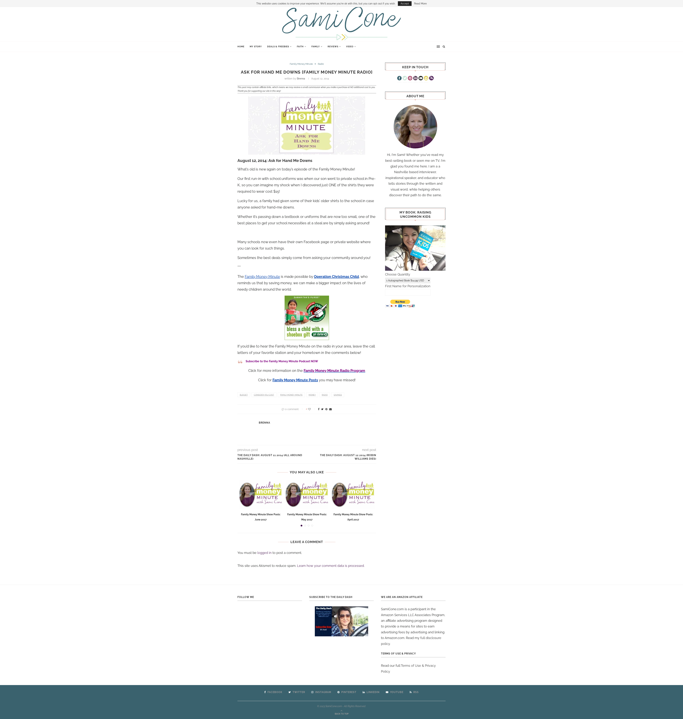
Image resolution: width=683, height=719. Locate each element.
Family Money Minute (301, 64)
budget (244, 395)
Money (312, 395)
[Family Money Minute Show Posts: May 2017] (307, 494)
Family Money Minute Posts (295, 380)
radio (325, 395)
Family (315, 46)
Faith (300, 46)
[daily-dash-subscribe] (341, 621)
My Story (256, 46)
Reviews (333, 46)
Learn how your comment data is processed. (330, 566)
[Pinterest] (410, 78)
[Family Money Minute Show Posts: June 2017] (260, 494)
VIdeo (349, 46)
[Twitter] (405, 78)
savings (338, 395)
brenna (301, 78)
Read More (420, 3)
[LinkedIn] (415, 78)
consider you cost (264, 395)
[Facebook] (399, 78)
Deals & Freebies (278, 46)
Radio (321, 64)
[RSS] (431, 78)
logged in (264, 553)
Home (240, 46)
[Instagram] (426, 78)
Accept (405, 3)
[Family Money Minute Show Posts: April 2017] (353, 494)
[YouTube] (421, 78)
